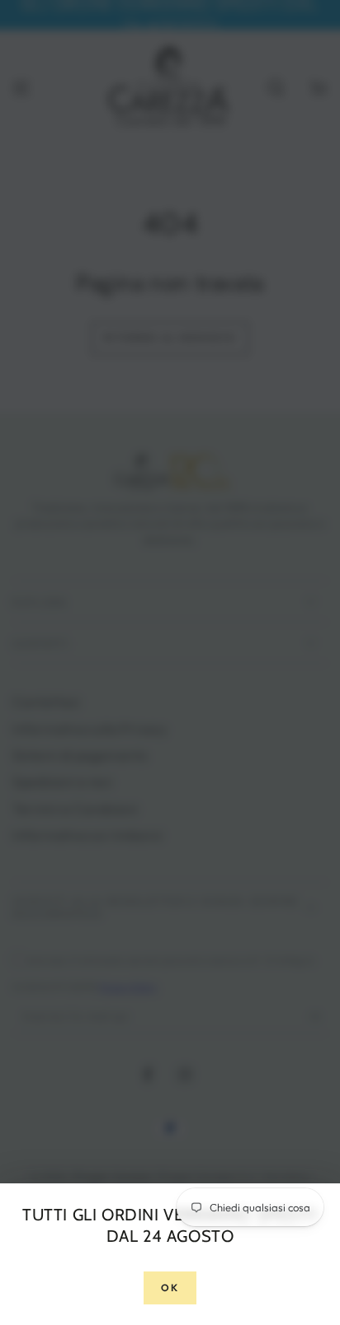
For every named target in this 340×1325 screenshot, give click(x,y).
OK (170, 1287)
